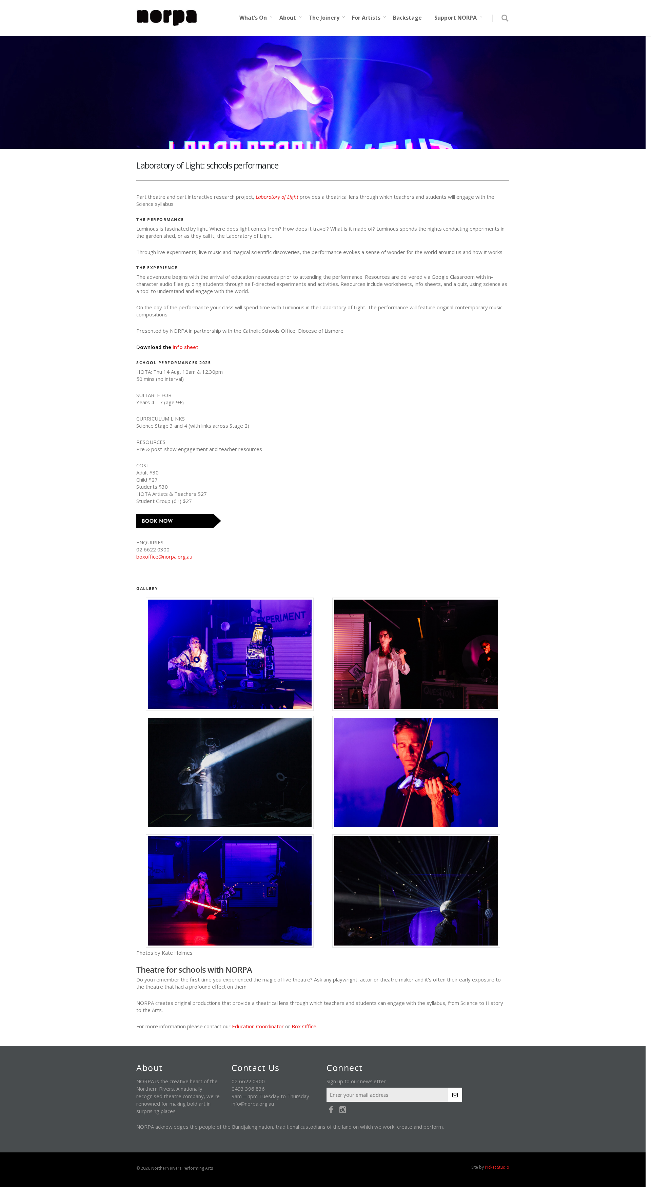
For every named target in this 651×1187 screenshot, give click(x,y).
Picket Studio (497, 1167)
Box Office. (304, 1026)
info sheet (185, 347)
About (287, 17)
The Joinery (324, 17)
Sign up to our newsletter (356, 1081)
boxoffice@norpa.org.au (164, 556)
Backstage (407, 17)
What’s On (253, 17)
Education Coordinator (258, 1026)
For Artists (366, 17)
